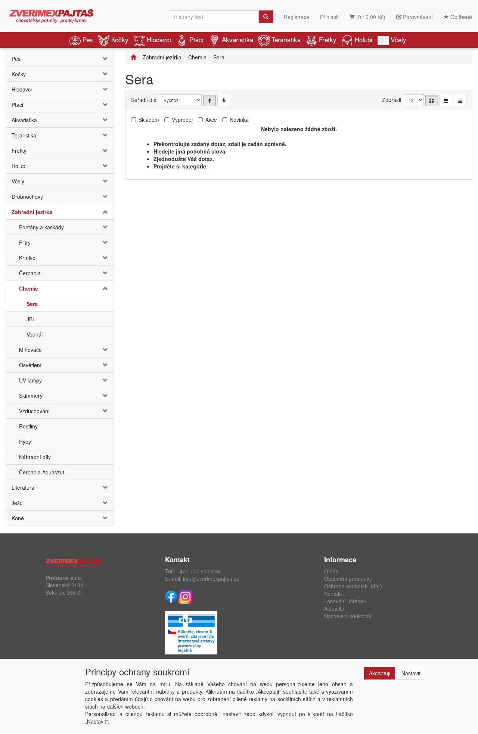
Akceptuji (379, 673)
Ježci (18, 503)
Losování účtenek (345, 601)
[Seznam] (446, 100)
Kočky (119, 39)
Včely (398, 39)
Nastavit (410, 673)
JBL (31, 319)
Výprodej (182, 119)
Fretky (327, 39)
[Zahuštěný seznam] (460, 100)
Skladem (149, 119)
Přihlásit (329, 17)
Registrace (296, 17)
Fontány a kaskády (41, 227)
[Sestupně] (223, 100)
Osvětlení (30, 365)
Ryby (25, 441)
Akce (211, 119)
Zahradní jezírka (32, 212)
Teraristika (286, 39)
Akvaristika (237, 39)
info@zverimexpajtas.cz (211, 578)
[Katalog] (431, 100)
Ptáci (196, 39)
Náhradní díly (35, 457)
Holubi (363, 39)
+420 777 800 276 (198, 571)
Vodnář (35, 334)
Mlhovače (30, 349)
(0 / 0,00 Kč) (370, 17)
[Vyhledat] (265, 16)
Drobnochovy (27, 196)
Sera (32, 303)
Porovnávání (417, 17)
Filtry (25, 242)
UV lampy (30, 380)
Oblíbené (460, 17)
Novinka (239, 119)
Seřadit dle (143, 99)
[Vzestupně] (209, 100)
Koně (18, 518)
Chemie (28, 288)
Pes (88, 39)
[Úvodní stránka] (133, 57)
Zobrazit (391, 99)
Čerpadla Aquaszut (41, 472)
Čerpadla (30, 273)
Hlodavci (159, 39)
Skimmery (31, 395)
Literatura (23, 487)
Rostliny (28, 426)
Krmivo (27, 257)
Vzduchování (34, 411)
